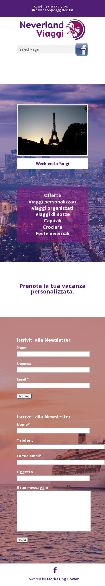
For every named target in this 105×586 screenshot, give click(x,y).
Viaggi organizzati (52, 208)
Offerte (52, 195)
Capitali (52, 221)
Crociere (52, 227)
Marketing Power (63, 579)
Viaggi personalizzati (52, 202)
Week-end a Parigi (52, 163)
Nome (21, 348)
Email (23, 379)
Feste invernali (52, 233)
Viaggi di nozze (52, 214)
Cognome (24, 363)
